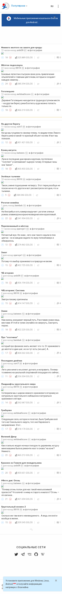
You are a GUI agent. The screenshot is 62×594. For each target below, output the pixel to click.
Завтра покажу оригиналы (15, 299)
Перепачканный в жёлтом (14, 226)
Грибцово (6, 410)
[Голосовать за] (2, 57)
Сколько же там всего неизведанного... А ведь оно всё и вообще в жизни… (29, 517)
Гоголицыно (7, 91)
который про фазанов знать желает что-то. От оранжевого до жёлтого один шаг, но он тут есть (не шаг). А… (31, 347)
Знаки (4, 311)
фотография (35, 50)
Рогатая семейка (10, 203)
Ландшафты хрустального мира (18, 384)
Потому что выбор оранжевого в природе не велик (27, 261)
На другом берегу (10, 124)
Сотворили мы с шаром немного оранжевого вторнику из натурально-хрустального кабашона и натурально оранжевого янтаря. (30, 396)
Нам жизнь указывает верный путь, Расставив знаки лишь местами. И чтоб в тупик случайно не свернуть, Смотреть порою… (31, 323)
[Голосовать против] (10, 57)
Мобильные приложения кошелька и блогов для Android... (36, 20)
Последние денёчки (11, 361)
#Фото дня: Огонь (10, 480)
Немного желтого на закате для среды (21, 47)
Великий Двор (9, 437)
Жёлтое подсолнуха (12, 65)
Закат (4, 252)
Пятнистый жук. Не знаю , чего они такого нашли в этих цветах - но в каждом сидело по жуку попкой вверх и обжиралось (29, 238)
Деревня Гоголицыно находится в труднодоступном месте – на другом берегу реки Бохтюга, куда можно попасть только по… (31, 103)
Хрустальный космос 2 (13, 507)
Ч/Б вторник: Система (13, 290)
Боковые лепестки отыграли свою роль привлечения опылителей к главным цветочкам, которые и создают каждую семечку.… (28, 77)
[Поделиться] (38, 57)
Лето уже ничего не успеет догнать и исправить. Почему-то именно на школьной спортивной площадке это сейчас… (31, 371)
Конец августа (8, 150)
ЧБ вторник (7, 273)
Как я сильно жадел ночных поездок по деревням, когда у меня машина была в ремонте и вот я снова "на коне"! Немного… (30, 448)
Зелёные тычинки (10, 176)
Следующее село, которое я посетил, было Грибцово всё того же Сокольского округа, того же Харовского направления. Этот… (30, 422)
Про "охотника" (9, 337)
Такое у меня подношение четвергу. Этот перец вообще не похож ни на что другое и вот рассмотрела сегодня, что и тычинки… (31, 188)
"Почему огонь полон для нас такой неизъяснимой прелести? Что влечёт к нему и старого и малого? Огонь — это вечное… (30, 492)
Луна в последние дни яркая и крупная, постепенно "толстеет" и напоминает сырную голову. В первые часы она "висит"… (29, 162)
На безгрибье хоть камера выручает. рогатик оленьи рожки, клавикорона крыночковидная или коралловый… (29, 213)
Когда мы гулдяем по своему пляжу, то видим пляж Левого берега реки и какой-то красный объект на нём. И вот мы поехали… (31, 136)
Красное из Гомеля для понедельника (21, 463)
